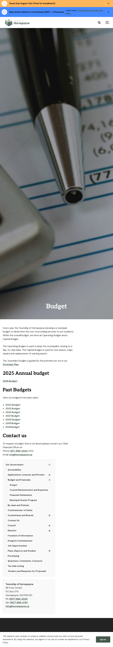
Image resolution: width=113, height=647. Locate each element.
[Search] (99, 22)
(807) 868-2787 (19, 602)
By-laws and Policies (18, 505)
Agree (103, 639)
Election (12, 530)
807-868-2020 (19, 450)
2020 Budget (13, 419)
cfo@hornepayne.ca (20, 454)
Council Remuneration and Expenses (29, 490)
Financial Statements (21, 495)
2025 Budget (10, 381)
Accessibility (14, 469)
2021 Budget (13, 415)
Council (12, 525)
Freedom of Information (20, 535)
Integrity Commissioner (20, 540)
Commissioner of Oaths (20, 510)
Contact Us (13, 520)
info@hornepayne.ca (17, 606)
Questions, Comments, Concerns (25, 561)
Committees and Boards (20, 515)
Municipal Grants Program (23, 500)
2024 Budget (13, 404)
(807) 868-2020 (18, 598)
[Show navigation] (107, 22)
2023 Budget (13, 408)
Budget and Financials (19, 480)
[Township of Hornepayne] (17, 22)
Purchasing (13, 556)
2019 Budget (13, 423)
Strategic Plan (11, 364)
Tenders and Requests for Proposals (27, 571)
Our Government (14, 464)
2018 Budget (13, 427)
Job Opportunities (17, 545)
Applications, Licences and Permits (26, 474)
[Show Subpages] (49, 464)
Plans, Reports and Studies (22, 551)
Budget (13, 485)
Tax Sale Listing (16, 566)
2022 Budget (13, 412)
